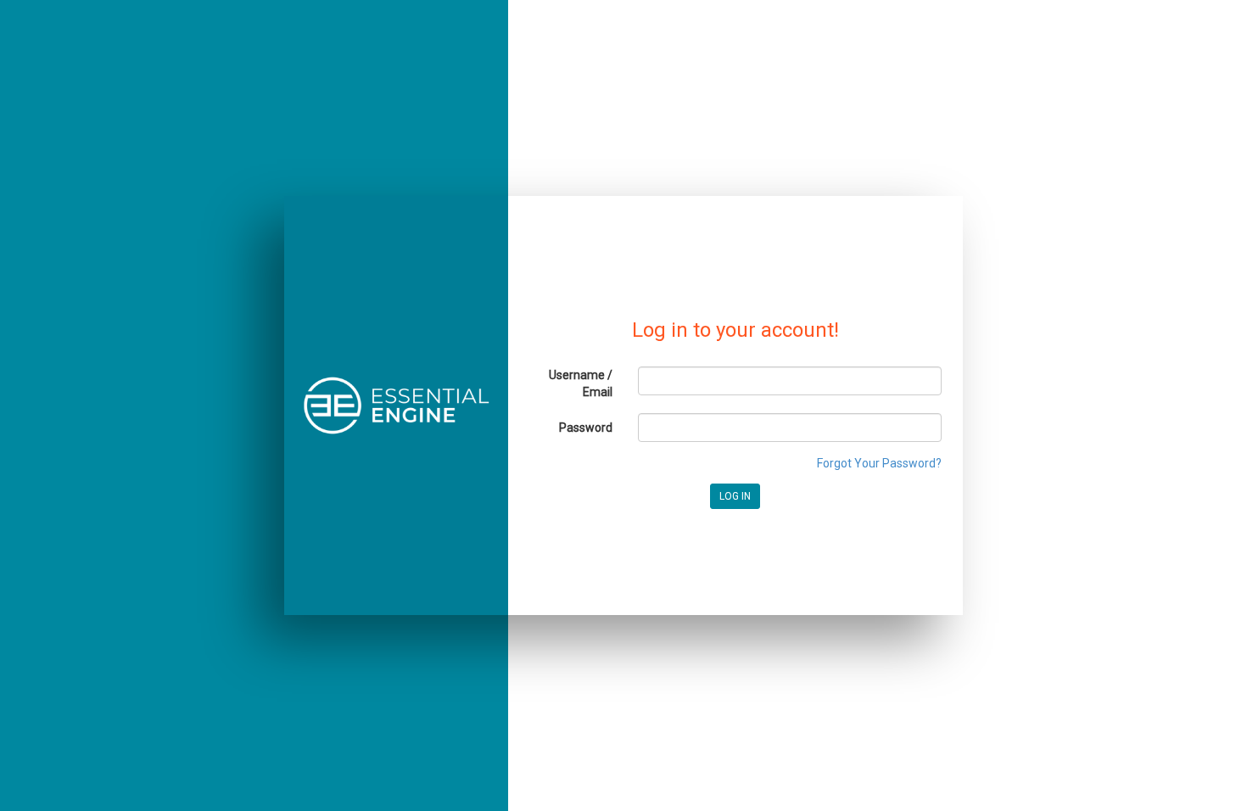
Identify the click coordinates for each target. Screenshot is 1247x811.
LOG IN (735, 496)
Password (585, 427)
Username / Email (580, 383)
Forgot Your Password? (879, 463)
